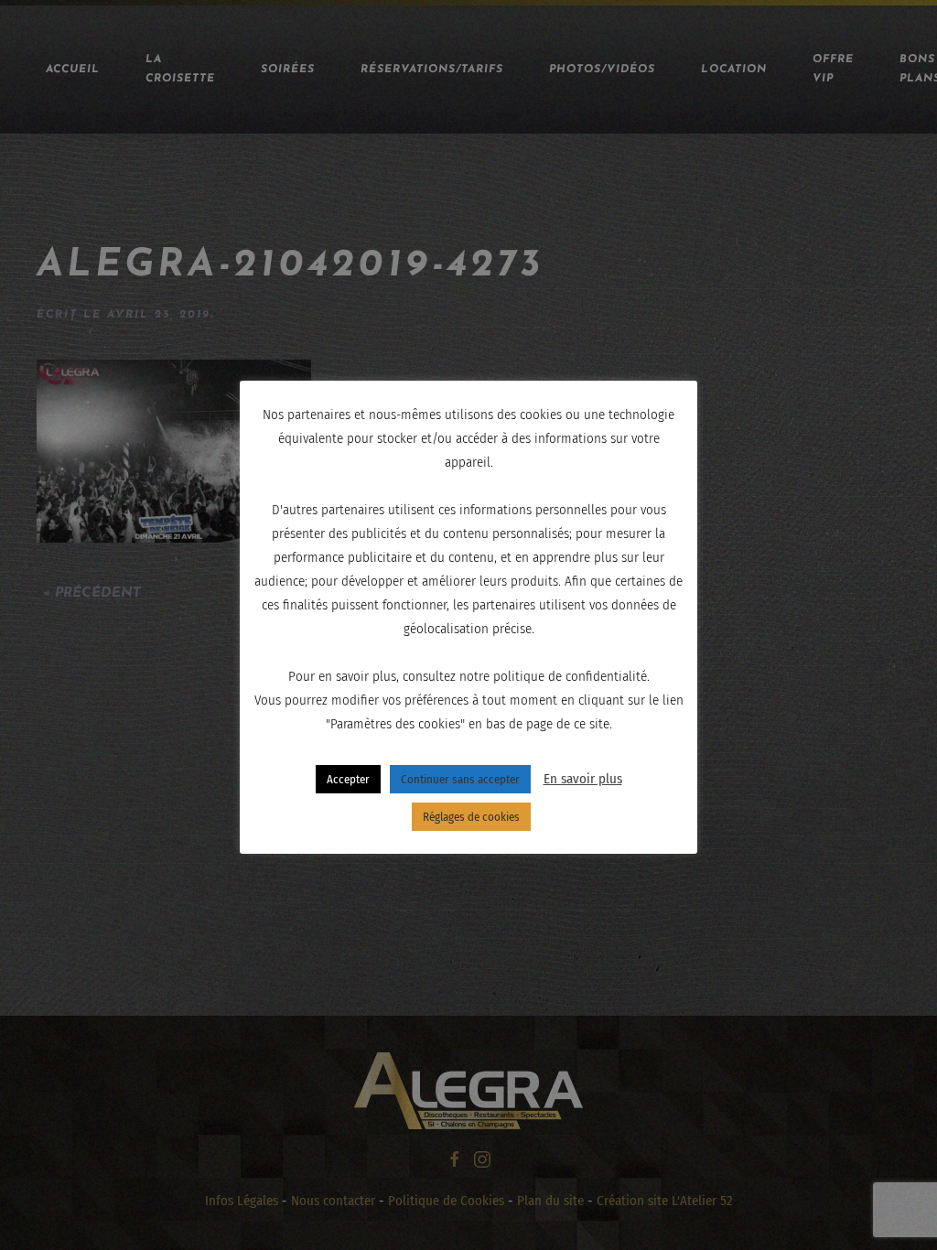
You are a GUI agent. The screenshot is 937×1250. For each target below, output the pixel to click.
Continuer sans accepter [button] (460, 779)
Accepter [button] (348, 779)
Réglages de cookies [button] (471, 817)
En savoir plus (583, 778)
